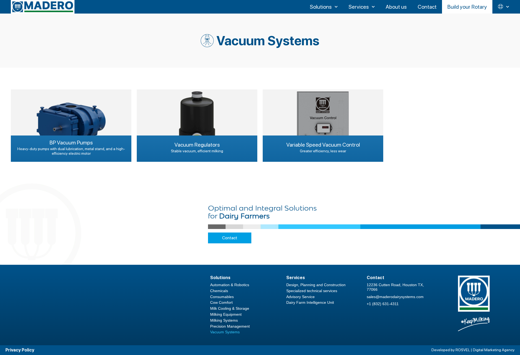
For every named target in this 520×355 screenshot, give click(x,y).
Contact (229, 237)
